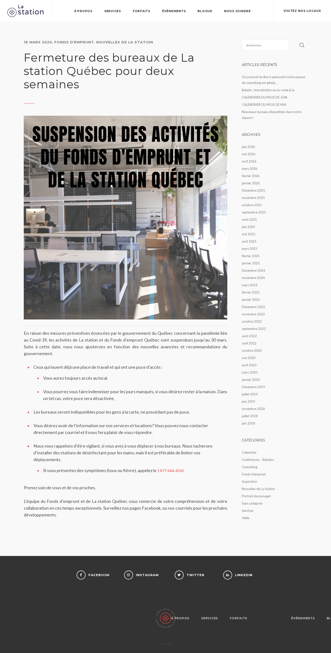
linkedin (244, 575)
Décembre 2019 (253, 387)
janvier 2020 (251, 380)
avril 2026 (249, 161)
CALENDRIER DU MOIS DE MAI (264, 104)
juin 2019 (248, 401)
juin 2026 (248, 147)
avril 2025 (249, 241)
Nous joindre (237, 11)
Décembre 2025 (253, 190)
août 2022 (249, 336)
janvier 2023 (251, 300)
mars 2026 (249, 169)
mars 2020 (249, 372)
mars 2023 (249, 285)
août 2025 (249, 219)
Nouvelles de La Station (124, 42)
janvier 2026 (251, 183)
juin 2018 (248, 423)
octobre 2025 (252, 205)
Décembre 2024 (253, 270)
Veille (245, 518)
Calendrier (249, 452)
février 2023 (251, 292)
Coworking (249, 467)
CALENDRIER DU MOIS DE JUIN (264, 97)
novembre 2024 (253, 278)
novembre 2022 (253, 314)
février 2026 (251, 176)
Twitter (196, 575)
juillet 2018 (250, 416)
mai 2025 (248, 234)
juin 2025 (248, 227)
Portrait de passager (256, 496)
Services (112, 11)
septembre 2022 (254, 329)
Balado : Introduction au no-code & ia (268, 90)
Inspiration (249, 481)
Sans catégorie (252, 503)
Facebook (99, 575)
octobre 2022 (252, 321)
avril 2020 (249, 365)
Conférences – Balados (258, 460)
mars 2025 (249, 249)
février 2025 (251, 256)
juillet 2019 (250, 394)
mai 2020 (248, 358)
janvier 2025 (251, 263)
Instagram (147, 575)
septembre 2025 (254, 212)
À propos (83, 11)
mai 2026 (248, 154)
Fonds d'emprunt (74, 42)
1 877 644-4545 (170, 470)
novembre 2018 (253, 409)
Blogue (204, 11)
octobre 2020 (252, 350)
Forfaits (141, 11)
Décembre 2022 (253, 307)
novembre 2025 (253, 198)
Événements (174, 11)
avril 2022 (249, 343)
